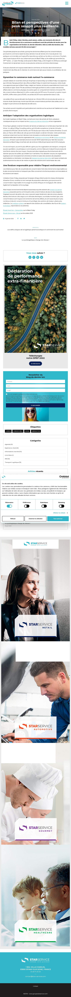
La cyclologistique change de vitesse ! (17, 523)
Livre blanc (8, 455)
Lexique (35, 986)
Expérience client (27, 30)
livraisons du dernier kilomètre (38, 121)
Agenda (7, 444)
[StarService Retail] (35, 590)
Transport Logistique (12, 462)
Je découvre (35, 363)
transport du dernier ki (39, 158)
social (27, 431)
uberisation (36, 431)
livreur (8, 431)
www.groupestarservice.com (38, 994)
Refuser (13, 518)
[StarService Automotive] (35, 692)
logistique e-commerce (42, 137)
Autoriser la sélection (35, 518)
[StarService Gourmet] (35, 794)
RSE (6, 458)
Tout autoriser (57, 518)
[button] (67, 3)
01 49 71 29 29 (36, 972)
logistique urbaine (18, 203)
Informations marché (42, 30)
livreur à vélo (17, 431)
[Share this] (32, 33)
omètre (48, 158)
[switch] (26, 506)
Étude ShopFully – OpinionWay (13, 210)
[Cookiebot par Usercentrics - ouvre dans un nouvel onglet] (61, 477)
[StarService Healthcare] (35, 895)
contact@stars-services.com (35, 976)
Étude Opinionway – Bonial (11, 213)
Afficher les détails (59, 513)
